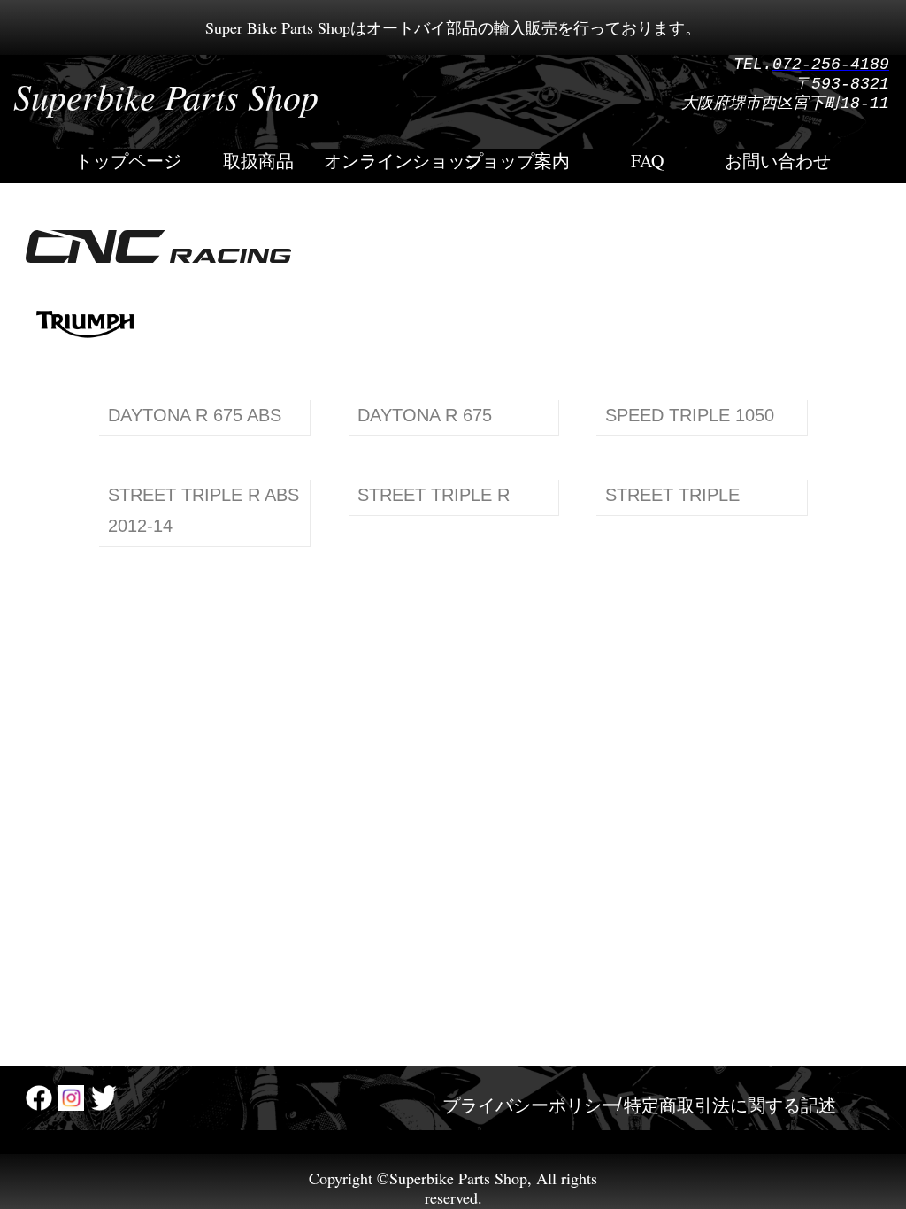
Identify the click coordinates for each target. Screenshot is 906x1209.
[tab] (530, 1105)
